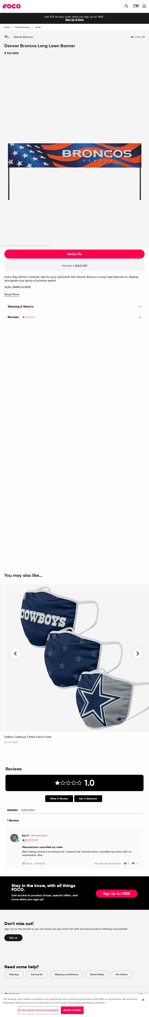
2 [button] (74, 245)
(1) (143, 37)
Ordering (14, 974)
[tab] (59, 798)
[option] (74, 18)
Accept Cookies (72, 1010)
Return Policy (97, 974)
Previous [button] (15, 653)
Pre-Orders (122, 974)
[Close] (143, 1000)
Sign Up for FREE (116, 893)
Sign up (13, 937)
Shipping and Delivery (66, 974)
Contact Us (37, 974)
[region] (74, 1005)
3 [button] (123, 245)
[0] (135, 6)
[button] (28, 863)
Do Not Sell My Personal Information (38, 1010)
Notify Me (74, 254)
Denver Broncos (23, 37)
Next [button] (138, 653)
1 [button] (26, 245)
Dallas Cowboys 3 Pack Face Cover (27, 737)
